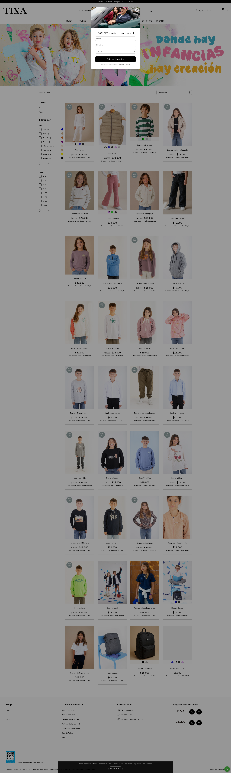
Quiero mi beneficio (115, 59)
